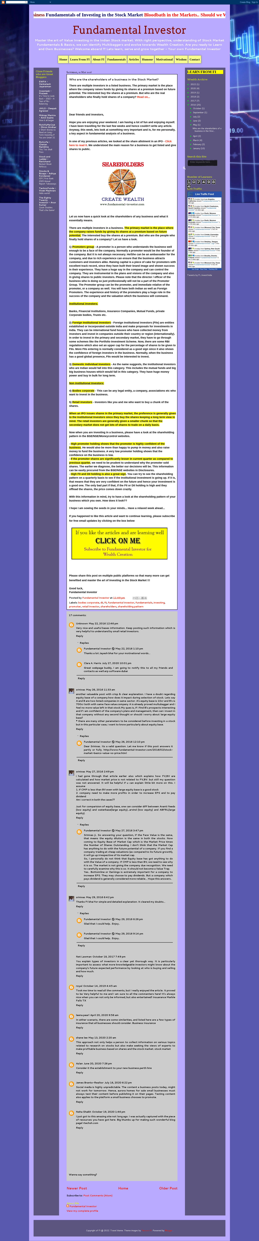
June (195, 120)
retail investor (90, 606)
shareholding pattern (130, 606)
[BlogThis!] (136, 598)
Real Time (203, 269)
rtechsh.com (90, 1123)
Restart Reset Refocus (45, 165)
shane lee (82, 1037)
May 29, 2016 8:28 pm (129, 919)
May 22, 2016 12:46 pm (103, 623)
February (197, 144)
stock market (163, 1049)
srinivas (80, 689)
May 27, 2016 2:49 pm (100, 771)
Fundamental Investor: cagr (204, 243)
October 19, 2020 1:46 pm (108, 1111)
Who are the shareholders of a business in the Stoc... (206, 129)
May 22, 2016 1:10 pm (129, 648)
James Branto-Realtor (90, 1082)
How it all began (46, 120)
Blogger (169, 1230)
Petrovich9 (146, 1230)
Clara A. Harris (92, 663)
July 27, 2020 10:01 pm (116, 663)
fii (105, 602)
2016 (193, 104)
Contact (195, 59)
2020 (193, 88)
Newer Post (77, 1188)
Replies (84, 642)
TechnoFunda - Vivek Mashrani (47, 189)
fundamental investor (121, 602)
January (197, 148)
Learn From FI (80, 59)
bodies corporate (88, 602)
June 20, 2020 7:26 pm (98, 1063)
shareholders (109, 606)
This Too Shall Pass (45, 150)
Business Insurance (144, 1023)
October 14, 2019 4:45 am (100, 986)
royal (79, 986)
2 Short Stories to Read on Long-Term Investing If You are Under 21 (47, 133)
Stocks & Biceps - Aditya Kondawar (47, 173)
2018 (193, 96)
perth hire (146, 1068)
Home (63, 59)
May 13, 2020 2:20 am (102, 1037)
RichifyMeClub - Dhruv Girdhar (47, 126)
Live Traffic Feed (204, 194)
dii (101, 602)
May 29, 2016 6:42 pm (100, 897)
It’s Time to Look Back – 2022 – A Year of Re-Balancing (47, 99)
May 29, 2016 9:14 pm (129, 933)
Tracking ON (213, 269)
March (196, 140)
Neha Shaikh (83, 1111)
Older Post (168, 1188)
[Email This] (134, 598)
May (195, 124)
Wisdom (181, 59)
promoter (75, 606)
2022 (193, 84)
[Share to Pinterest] (145, 598)
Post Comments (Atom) (97, 1195)
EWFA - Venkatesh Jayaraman (45, 84)
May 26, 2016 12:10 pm (130, 741)
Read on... (143, 96)
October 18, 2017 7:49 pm (109, 956)
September (198, 112)
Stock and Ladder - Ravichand (44, 159)
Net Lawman (84, 956)
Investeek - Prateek (45, 92)
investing (159, 602)
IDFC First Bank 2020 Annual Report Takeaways (47, 181)
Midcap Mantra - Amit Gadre (47, 116)
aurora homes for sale (132, 1090)
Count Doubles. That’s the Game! (47, 208)
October (197, 108)
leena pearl (82, 1015)
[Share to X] (139, 598)
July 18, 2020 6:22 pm (118, 1082)
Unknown (82, 623)
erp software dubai (116, 671)
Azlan (79, 1063)
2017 (193, 100)
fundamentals (143, 602)
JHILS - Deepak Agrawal (48, 109)
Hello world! (44, 193)
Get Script (195, 269)
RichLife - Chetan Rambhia (44, 144)
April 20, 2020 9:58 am (104, 1015)
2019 (193, 92)
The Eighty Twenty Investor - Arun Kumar (47, 201)
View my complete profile (82, 1210)
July (195, 116)
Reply (79, 636)
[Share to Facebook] (142, 598)
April (195, 136)
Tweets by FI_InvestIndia (199, 275)
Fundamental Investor (129, 30)
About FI (98, 59)
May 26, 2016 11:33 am (100, 689)
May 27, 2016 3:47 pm (129, 830)
